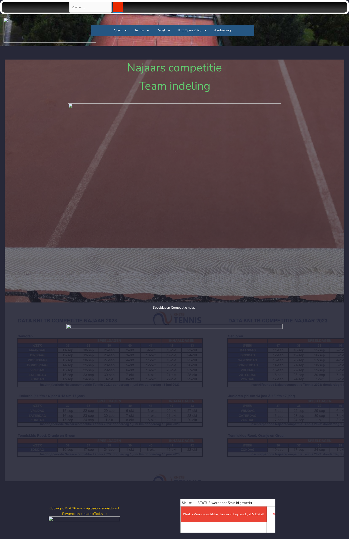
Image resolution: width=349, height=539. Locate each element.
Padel (161, 30)
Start (118, 30)
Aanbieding (222, 30)
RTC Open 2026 (189, 30)
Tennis (139, 30)
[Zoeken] (118, 7)
